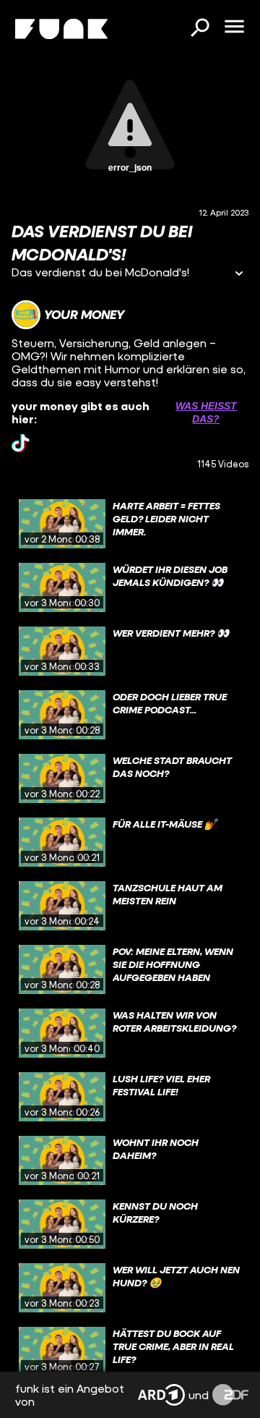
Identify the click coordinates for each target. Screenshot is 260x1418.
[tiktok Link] (21, 443)
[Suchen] (199, 29)
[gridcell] (130, 523)
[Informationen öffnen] (239, 275)
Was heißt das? (206, 412)
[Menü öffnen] (234, 27)
